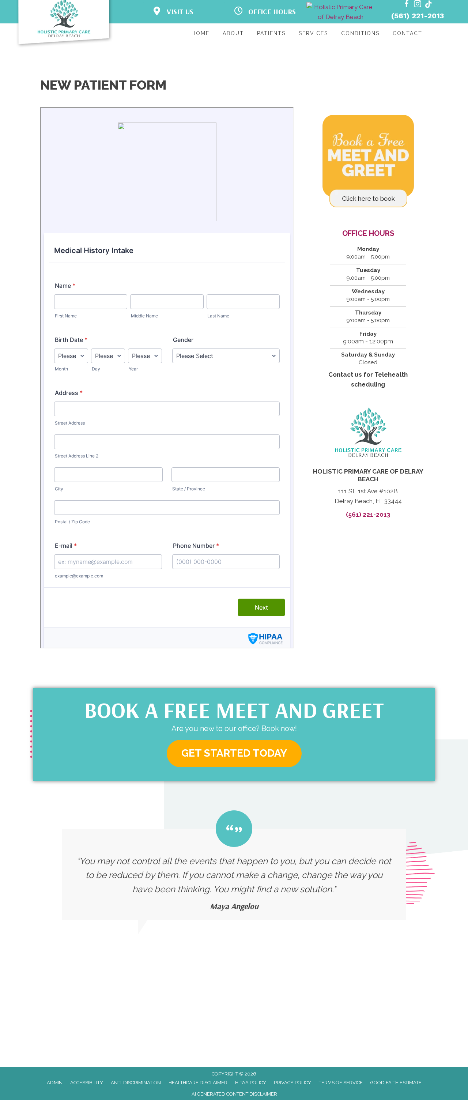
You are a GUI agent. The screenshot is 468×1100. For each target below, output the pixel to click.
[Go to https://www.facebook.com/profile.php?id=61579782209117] (406, 5)
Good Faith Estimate (396, 1082)
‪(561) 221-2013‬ (417, 15)
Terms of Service (341, 1082)
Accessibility (86, 1082)
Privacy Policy (292, 1082)
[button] (234, 753)
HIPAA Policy (250, 1082)
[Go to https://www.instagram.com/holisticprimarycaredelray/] (417, 5)
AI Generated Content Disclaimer (234, 1094)
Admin (55, 1082)
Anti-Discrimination (136, 1082)
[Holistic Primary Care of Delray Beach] (340, 12)
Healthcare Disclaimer (198, 1082)
